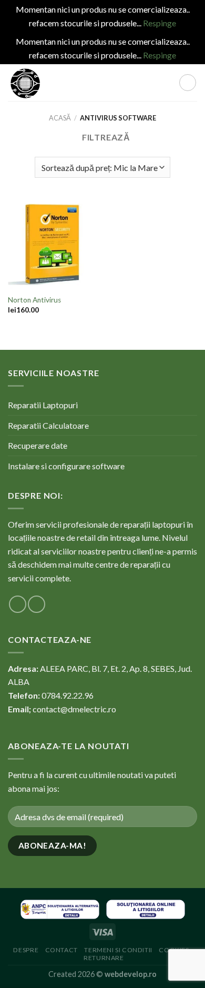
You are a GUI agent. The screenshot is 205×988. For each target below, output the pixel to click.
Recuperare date (37, 445)
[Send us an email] (36, 604)
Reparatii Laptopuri (43, 405)
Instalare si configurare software (66, 466)
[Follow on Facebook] (17, 604)
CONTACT (61, 950)
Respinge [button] (159, 23)
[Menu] (114, 83)
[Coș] (187, 82)
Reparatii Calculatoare (48, 425)
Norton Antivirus (34, 300)
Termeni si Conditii (118, 950)
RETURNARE (104, 958)
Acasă (60, 118)
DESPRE (25, 950)
